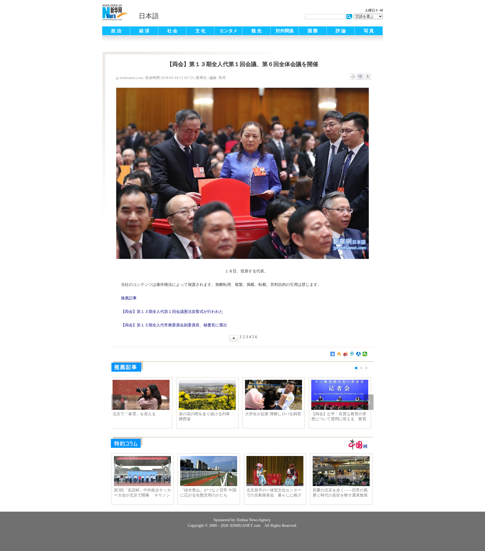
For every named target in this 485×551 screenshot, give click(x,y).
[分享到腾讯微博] (352, 354)
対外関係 (285, 30)
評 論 (341, 30)
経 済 (144, 30)
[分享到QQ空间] (339, 354)
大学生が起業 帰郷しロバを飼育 (275, 414)
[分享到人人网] (358, 354)
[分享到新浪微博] (345, 354)
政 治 (116, 30)
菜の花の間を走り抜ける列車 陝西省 (208, 416)
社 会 (172, 30)
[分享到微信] (365, 354)
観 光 (256, 30)
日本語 (149, 16)
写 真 (369, 30)
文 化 (200, 30)
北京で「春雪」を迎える (136, 414)
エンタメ (228, 30)
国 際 (313, 30)
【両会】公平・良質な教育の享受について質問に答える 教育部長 (340, 416)
